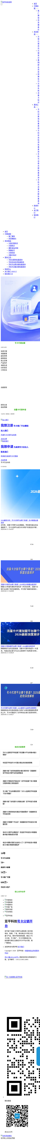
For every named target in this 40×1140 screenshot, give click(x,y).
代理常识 (12, 245)
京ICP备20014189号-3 (12, 957)
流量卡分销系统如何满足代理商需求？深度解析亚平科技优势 (20, 813)
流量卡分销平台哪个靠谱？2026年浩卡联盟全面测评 (19, 584)
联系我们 (9, 274)
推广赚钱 (12, 236)
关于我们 (11, 271)
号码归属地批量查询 (38, 119)
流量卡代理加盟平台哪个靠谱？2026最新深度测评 (18, 646)
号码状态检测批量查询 (16, 262)
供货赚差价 (38, 24)
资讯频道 (8, 241)
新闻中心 (8, 269)
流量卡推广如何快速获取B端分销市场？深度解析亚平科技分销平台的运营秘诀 (19, 772)
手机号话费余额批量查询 (38, 165)
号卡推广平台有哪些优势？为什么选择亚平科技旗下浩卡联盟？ (20, 792)
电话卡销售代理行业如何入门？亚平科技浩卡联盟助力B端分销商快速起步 (20, 844)
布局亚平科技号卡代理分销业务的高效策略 (17, 763)
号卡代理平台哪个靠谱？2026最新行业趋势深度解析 (19, 708)
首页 (35, 4)
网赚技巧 (12, 250)
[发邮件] (22, 1012)
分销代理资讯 (13, 243)
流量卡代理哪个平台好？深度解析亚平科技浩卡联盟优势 (20, 823)
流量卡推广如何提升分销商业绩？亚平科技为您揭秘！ (20, 803)
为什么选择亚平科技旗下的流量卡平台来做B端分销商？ (19, 754)
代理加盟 (8, 234)
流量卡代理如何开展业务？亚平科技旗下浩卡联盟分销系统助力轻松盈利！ (20, 782)
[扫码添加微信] (20, 1136)
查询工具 (8, 257)
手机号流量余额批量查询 (38, 191)
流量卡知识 (38, 97)
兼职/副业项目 (13, 248)
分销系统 (12, 253)
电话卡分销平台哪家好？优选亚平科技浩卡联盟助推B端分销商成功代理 (20, 833)
